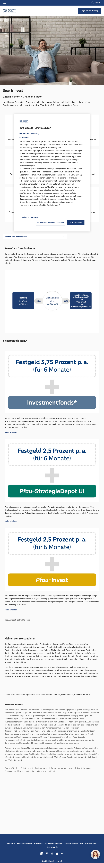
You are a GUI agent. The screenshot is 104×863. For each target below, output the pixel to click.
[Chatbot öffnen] (95, 854)
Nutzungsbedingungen (53, 844)
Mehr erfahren (11, 432)
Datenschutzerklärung (29, 133)
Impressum (11, 844)
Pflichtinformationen (24, 844)
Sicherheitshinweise (71, 844)
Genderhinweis (52, 847)
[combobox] (35, 236)
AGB (81, 844)
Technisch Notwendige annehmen (50, 223)
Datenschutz (38, 844)
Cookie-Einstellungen (29, 217)
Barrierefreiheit (91, 844)
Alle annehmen (76, 223)
